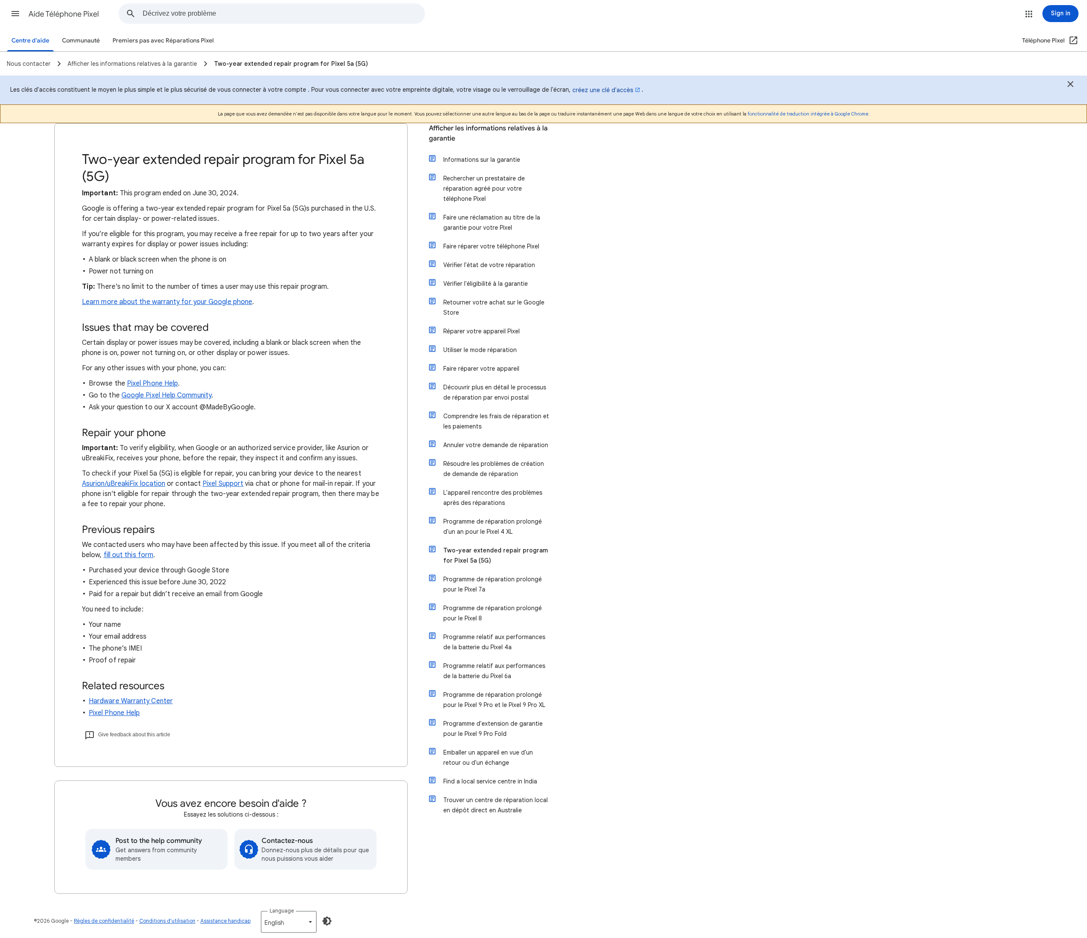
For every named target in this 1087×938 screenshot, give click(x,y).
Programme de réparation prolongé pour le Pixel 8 (492, 613)
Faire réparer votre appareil (481, 368)
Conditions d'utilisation (167, 921)
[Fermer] (1070, 85)
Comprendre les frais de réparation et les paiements (496, 421)
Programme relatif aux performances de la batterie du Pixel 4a (494, 642)
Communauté (81, 40)
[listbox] (289, 922)
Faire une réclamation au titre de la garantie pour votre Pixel (491, 222)
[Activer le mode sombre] (327, 921)
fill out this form (128, 555)
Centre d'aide (30, 40)
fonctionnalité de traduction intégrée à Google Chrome (808, 114)
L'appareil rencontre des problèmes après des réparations (492, 498)
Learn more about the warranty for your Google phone (167, 302)
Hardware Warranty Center (131, 701)
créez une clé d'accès (602, 90)
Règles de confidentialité (104, 921)
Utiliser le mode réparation (480, 350)
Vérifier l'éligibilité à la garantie (485, 283)
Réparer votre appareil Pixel (481, 331)
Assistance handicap (225, 921)
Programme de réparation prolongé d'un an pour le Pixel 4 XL (492, 526)
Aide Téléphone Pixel (63, 14)
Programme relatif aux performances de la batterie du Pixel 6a (494, 671)
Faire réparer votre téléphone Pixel (491, 246)
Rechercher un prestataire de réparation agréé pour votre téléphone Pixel (484, 189)
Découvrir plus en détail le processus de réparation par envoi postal (494, 392)
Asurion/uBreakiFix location (123, 483)
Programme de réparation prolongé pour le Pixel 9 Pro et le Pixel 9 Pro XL (494, 700)
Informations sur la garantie (481, 159)
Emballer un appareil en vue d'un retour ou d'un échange (488, 757)
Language (282, 910)
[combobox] (284, 13)
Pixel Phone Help (152, 383)
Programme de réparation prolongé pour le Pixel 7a (492, 584)
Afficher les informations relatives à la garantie (488, 133)
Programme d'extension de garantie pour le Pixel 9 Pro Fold (493, 729)
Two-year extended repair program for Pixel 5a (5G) (495, 555)
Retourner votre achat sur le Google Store (493, 307)
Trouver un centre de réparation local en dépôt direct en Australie (495, 805)
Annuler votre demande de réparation (495, 445)
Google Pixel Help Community (166, 395)
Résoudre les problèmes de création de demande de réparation (493, 469)
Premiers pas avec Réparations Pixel (163, 40)
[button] (15, 13)
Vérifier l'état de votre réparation (489, 265)
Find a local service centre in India (490, 781)
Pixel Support (223, 483)
